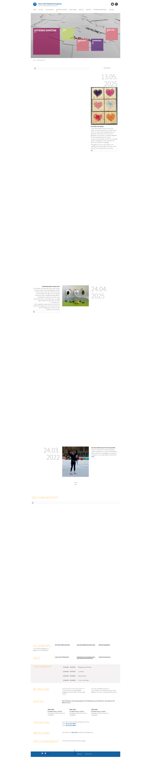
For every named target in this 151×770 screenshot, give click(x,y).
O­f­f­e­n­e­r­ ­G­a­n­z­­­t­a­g (45, 30)
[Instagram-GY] (43, 754)
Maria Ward (72, 9)
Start (35, 9)
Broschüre (75, 732)
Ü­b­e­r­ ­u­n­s (110, 30)
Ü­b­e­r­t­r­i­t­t (82, 40)
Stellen (111, 9)
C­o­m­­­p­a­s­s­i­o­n (97, 41)
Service (81, 9)
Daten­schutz (88, 754)
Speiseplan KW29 (71, 723)
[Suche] (116, 4)
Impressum (79, 754)
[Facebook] (46, 754)
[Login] (112, 4)
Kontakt (88, 9)
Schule (41, 9)
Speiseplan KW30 (71, 725)
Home (34, 60)
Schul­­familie (50, 9)
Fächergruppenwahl (100, 9)
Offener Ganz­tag (61, 9)
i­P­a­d (64, 30)
